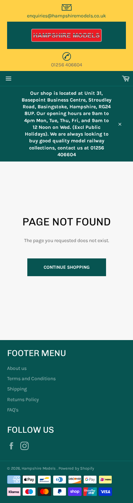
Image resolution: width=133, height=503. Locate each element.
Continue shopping (67, 267)
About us (17, 368)
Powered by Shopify (76, 468)
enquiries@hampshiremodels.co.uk (66, 16)
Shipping (17, 389)
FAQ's (12, 410)
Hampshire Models (39, 468)
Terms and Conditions (31, 379)
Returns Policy (23, 400)
